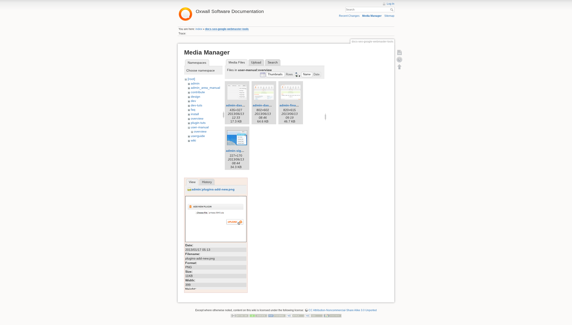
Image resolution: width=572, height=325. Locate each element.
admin (195, 83)
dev (193, 101)
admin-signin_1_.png (242, 150)
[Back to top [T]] (399, 66)
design (195, 96)
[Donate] (258, 315)
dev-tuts (196, 105)
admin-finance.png (294, 105)
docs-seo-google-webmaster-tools (227, 29)
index (199, 29)
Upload (256, 62)
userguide (198, 136)
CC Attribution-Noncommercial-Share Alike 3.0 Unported (343, 310)
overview (197, 118)
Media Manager (372, 15)
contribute (198, 92)
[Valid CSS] (314, 315)
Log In (390, 3)
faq (193, 109)
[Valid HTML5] (295, 315)
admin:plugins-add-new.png (213, 189)
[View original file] (215, 219)
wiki (193, 140)
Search (392, 9)
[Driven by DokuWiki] (332, 315)
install (195, 114)
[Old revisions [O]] (399, 59)
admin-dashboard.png (270, 105)
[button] (275, 74)
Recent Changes (349, 15)
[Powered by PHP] (277, 315)
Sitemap (389, 15)
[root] (191, 79)
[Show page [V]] (399, 52)
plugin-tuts (198, 123)
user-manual (200, 127)
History (207, 182)
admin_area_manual (205, 87)
